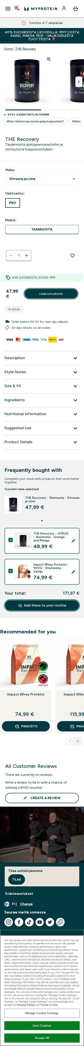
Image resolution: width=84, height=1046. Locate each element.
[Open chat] (60, 922)
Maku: (10, 170)
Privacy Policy (26, 1004)
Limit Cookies (42, 1025)
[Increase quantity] (26, 255)
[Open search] (17, 8)
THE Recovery (25, 48)
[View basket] (75, 8)
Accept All (42, 1038)
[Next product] (78, 741)
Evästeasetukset (19, 893)
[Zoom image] (48, 59)
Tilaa (16, 879)
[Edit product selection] (73, 541)
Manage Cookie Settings (42, 1013)
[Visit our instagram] (8, 922)
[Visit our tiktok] (29, 922)
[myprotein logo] (40, 8)
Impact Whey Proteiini (25, 694)
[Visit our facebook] (19, 922)
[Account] (64, 9)
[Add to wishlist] (72, 256)
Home (8, 48)
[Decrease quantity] (11, 255)
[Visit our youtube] (39, 922)
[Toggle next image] (78, 81)
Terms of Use (49, 1004)
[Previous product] (69, 741)
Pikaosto (29, 726)
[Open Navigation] (8, 8)
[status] (19, 255)
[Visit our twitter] (50, 922)
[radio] (42, 229)
